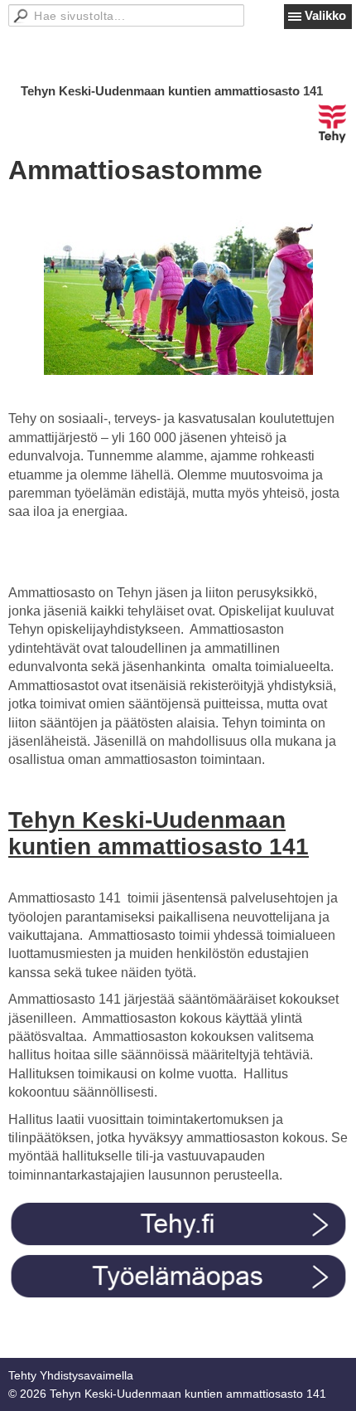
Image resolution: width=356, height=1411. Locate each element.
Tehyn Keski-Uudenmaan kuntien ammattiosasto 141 (172, 91)
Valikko (325, 15)
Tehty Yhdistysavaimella (70, 1375)
